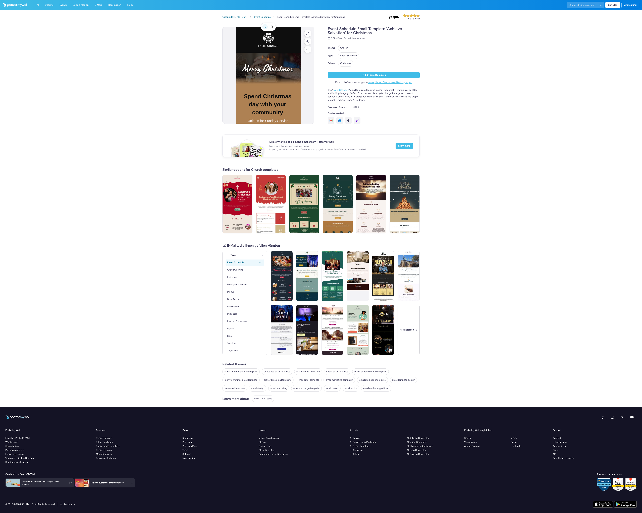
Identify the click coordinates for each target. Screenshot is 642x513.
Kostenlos (187, 438)
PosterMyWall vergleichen (478, 430)
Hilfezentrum (560, 442)
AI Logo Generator (416, 450)
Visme (514, 438)
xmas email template (308, 379)
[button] (307, 33)
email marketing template (372, 379)
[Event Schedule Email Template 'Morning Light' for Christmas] (333, 276)
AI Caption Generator (418, 454)
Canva (467, 438)
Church (344, 47)
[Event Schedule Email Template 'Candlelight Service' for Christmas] (304, 204)
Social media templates (108, 446)
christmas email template (277, 371)
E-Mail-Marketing (263, 398)
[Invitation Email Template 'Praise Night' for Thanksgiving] (333, 330)
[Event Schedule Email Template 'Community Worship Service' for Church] (282, 330)
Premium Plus (189, 446)
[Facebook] (602, 417)
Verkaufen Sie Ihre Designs (19, 458)
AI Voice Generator (417, 442)
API (554, 454)
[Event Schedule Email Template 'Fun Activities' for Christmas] (237, 204)
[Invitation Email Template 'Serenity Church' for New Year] (383, 276)
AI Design (355, 438)
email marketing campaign (339, 379)
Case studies (12, 446)
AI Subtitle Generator (418, 438)
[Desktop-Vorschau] (265, 26)
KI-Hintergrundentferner (420, 446)
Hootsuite (516, 446)
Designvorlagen (104, 438)
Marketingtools (104, 454)
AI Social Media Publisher (363, 442)
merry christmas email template (241, 379)
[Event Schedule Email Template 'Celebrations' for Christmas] (271, 204)
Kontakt (557, 438)
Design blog (265, 446)
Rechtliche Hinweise (563, 458)
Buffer (514, 442)
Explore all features (106, 458)
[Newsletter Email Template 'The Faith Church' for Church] (409, 276)
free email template (235, 388)
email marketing (279, 388)
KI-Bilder (354, 454)
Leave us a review (14, 454)
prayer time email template (278, 379)
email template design (403, 379)
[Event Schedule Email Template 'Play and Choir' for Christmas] (282, 276)
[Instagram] (612, 417)
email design (257, 388)
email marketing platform (376, 388)
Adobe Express (472, 446)
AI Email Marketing (359, 446)
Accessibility (559, 446)
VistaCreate (470, 442)
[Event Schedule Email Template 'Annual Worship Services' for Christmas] (405, 204)
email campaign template (306, 388)
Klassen (263, 442)
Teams (185, 450)
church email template (308, 371)
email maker (332, 388)
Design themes (104, 450)
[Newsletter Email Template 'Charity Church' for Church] (307, 330)
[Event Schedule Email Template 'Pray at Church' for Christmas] (338, 204)
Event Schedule (348, 55)
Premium (187, 442)
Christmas (345, 63)
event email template (337, 371)
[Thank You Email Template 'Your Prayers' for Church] (358, 276)
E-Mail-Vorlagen (104, 442)
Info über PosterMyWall (17, 438)
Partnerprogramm (14, 450)
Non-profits (188, 458)
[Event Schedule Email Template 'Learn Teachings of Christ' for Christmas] (307, 276)
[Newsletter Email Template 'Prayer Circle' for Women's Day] (358, 330)
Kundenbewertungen (16, 462)
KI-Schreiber (356, 450)
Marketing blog (266, 450)
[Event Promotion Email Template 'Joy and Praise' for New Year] (383, 330)
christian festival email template (241, 371)
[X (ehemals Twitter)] (622, 417)
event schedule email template (370, 371)
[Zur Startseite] (13, 5)
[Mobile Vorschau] (271, 26)
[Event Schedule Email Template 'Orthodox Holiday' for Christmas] (371, 204)
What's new (11, 442)
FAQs (556, 450)
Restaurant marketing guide (273, 454)
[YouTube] (632, 417)
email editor (351, 388)
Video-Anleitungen (269, 438)
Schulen (186, 454)
